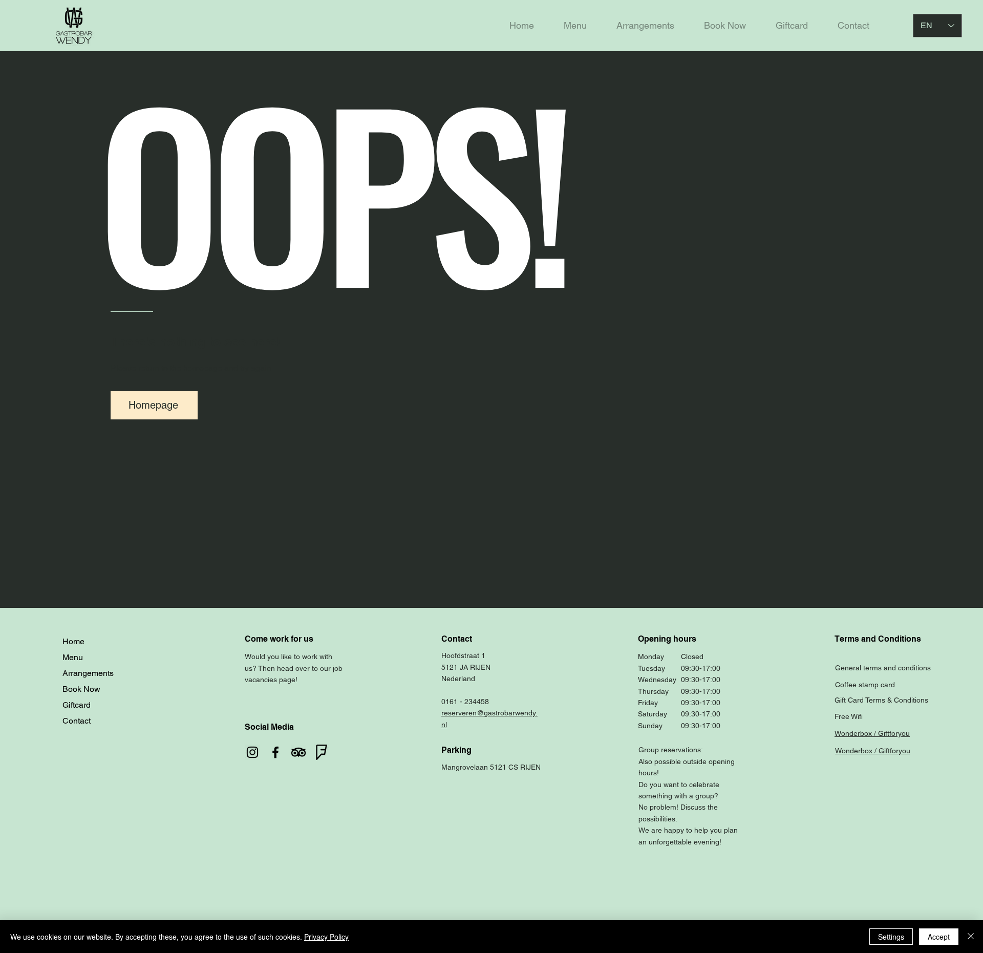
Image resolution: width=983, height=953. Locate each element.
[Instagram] (252, 752)
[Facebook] (275, 752)
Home (73, 641)
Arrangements (88, 673)
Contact (76, 721)
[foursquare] (321, 752)
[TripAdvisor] (298, 752)
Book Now (81, 689)
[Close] (971, 936)
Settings (891, 936)
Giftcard (76, 705)
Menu (72, 657)
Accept (939, 936)
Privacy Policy (326, 936)
